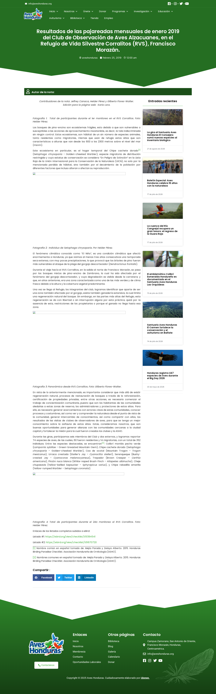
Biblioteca (76, 18)
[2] (34, 557)
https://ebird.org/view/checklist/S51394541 (70, 536)
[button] (43, 577)
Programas (118, 11)
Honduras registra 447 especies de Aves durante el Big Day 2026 (162, 375)
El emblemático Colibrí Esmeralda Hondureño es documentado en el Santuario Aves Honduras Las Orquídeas (162, 279)
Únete (86, 11)
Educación (164, 11)
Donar (102, 11)
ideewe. (145, 677)
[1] (34, 548)
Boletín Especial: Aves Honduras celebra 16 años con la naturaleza (162, 183)
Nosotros (69, 11)
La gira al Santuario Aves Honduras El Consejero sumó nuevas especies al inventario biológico (162, 136)
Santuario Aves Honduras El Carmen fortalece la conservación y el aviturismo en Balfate (162, 328)
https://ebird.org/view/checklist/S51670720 (71, 542)
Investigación (141, 11)
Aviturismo (55, 18)
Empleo (108, 18)
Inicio (52, 11)
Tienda (94, 18)
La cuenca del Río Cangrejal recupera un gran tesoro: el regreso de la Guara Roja (162, 229)
